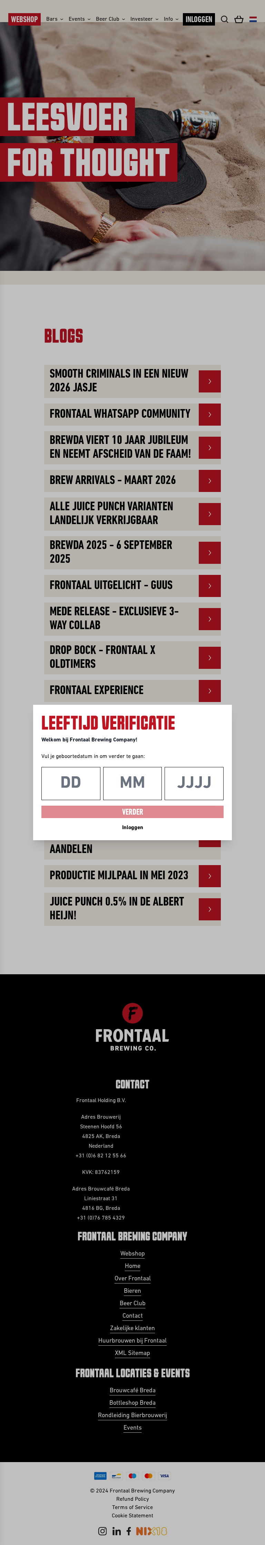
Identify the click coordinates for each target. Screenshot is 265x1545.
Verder (132, 812)
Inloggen (132, 828)
